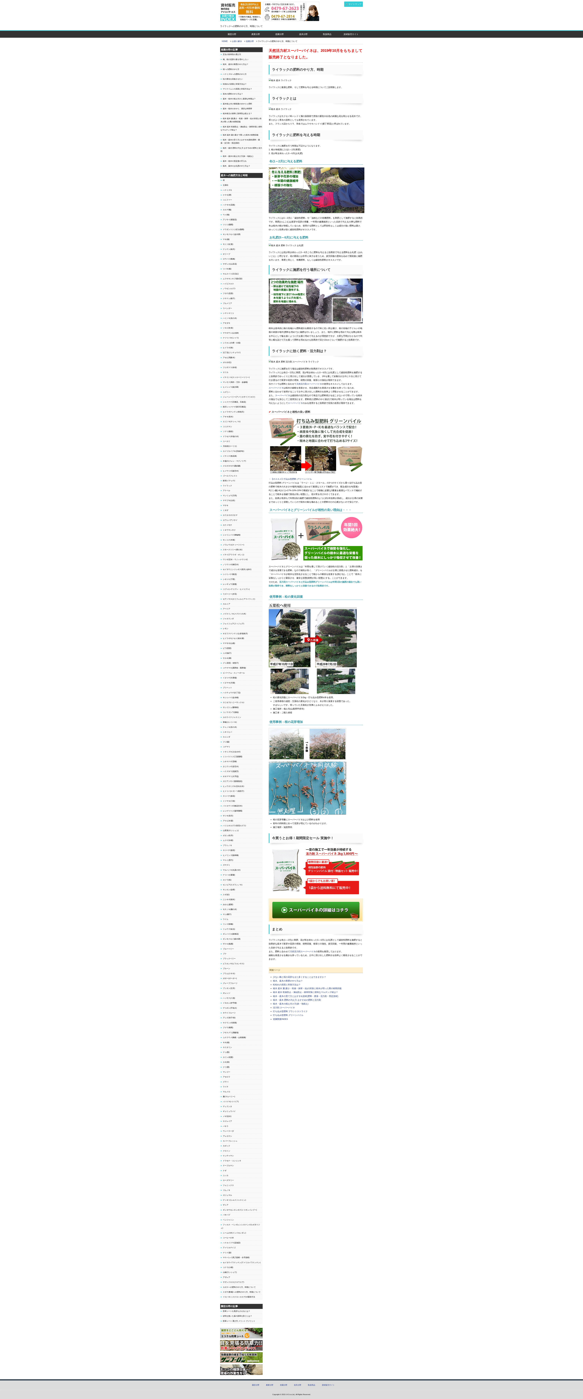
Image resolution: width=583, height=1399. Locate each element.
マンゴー (226, 1072)
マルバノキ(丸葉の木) (231, 870)
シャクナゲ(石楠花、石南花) (234, 402)
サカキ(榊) (227, 658)
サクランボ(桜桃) (230, 1023)
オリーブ (226, 254)
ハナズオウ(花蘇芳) (231, 771)
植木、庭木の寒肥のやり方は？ (288, 981)
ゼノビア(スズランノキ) (232, 885)
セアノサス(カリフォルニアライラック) (239, 599)
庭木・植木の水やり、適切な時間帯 (237, 109)
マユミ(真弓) (228, 860)
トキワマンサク (229, 530)
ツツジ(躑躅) (228, 225)
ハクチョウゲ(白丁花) (231, 693)
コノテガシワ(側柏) (231, 712)
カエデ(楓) (227, 210)
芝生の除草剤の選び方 (232, 54)
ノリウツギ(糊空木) (231, 564)
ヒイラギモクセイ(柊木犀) (233, 638)
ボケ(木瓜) (227, 362)
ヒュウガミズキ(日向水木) (233, 786)
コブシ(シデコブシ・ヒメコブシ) (236, 589)
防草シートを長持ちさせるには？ (236, 1311)
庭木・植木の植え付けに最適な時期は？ (239, 99)
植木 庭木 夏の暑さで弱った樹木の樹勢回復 (240, 135)
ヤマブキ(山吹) (229, 500)
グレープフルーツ (230, 983)
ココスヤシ (227, 427)
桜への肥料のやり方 (231, 69)
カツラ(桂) (227, 880)
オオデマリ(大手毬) (231, 776)
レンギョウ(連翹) (230, 584)
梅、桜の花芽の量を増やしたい (235, 59)
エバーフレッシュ (230, 1141)
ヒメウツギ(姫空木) (231, 471)
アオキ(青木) (228, 417)
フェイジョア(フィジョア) (233, 624)
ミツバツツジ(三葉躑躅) (232, 757)
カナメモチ (227, 525)
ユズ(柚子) (227, 653)
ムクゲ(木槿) (228, 840)
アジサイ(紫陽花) (230, 220)
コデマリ (226, 747)
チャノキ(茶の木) (230, 727)
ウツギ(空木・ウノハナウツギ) (235, 559)
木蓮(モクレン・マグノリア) (234, 461)
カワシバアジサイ (230, 520)
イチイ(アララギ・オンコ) (233, 555)
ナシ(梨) (226, 1052)
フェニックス (228, 1185)
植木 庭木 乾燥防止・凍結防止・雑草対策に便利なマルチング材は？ (305, 992)
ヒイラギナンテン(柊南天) (233, 412)
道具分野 (303, 34)
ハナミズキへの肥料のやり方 (235, 74)
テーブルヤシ (228, 1166)
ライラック (227, 486)
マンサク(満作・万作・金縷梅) (235, 382)
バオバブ (226, 1215)
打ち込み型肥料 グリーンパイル (288, 1015)
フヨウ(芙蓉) (228, 293)
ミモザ (225, 510)
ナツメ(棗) (227, 1253)
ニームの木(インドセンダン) (234, 1233)
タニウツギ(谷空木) (231, 766)
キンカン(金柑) (229, 890)
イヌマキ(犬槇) (229, 683)
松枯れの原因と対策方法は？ (287, 984)
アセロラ (226, 1077)
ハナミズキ (227, 190)
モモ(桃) (226, 1042)
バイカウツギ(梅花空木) (232, 806)
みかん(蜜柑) (228, 904)
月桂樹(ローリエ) (230, 446)
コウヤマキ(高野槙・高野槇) (234, 668)
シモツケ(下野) (229, 579)
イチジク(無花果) (230, 456)
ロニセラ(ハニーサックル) (233, 702)
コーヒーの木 (228, 1238)
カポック (226, 1146)
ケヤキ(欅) (227, 195)
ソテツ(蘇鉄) (228, 431)
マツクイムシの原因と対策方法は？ (237, 89)
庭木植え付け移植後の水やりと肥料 (237, 104)
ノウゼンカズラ (229, 289)
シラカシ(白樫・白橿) (231, 343)
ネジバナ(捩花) (229, 796)
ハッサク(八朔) (229, 998)
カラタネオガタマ (230, 515)
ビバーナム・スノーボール (234, 673)
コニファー (227, 200)
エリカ (225, 372)
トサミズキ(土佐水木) (231, 752)
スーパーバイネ (276, 388)
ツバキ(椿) (227, 269)
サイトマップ (355, 4)
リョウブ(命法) (229, 929)
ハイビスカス (228, 284)
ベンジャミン (228, 1220)
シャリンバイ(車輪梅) (231, 535)
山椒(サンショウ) (230, 1272)
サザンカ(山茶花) (230, 264)
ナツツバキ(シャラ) (231, 338)
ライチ (225, 1087)
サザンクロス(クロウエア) (233, 1282)
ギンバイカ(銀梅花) (231, 934)
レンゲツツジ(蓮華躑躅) (232, 811)
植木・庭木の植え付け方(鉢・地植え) (291, 1004)
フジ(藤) (226, 742)
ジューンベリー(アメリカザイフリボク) (239, 397)
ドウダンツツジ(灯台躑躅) (233, 229)
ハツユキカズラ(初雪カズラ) (234, 826)
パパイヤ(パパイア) (231, 1102)
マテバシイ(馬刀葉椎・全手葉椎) (236, 1257)
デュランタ (227, 1106)
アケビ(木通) (228, 821)
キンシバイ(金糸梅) (231, 697)
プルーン (226, 968)
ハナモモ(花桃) (229, 205)
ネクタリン (227, 1047)
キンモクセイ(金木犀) (231, 234)
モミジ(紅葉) (228, 244)
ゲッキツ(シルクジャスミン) (234, 1200)
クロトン (226, 1151)
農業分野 (255, 34)
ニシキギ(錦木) (229, 899)
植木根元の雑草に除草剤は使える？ (237, 113)
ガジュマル (227, 1195)
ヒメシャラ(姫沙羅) (231, 387)
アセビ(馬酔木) (229, 358)
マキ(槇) (226, 239)
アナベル (226, 490)
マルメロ (226, 1092)
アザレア (226, 1277)
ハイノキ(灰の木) (230, 318)
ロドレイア (227, 1121)
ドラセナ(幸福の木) (231, 436)
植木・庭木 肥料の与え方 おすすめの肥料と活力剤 (297, 1000)
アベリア (226, 609)
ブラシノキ (227, 845)
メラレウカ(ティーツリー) (233, 545)
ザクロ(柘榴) (228, 944)
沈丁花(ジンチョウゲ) (231, 352)
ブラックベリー (229, 959)
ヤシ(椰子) (227, 914)
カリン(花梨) (228, 1057)
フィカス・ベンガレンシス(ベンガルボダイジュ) (240, 1226)
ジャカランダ (228, 619)
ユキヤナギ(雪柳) (230, 761)
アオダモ (226, 323)
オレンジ (226, 993)
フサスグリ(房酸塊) (231, 1033)
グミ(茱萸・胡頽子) (231, 663)
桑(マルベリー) (229, 1097)
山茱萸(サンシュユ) (231, 830)
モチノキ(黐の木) (230, 909)
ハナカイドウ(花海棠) (231, 1243)
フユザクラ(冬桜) (230, 367)
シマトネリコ (228, 313)
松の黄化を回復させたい (233, 79)
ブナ (225, 954)
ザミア (225, 1205)
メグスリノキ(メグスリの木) (234, 614)
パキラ (225, 1126)
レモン (225, 628)
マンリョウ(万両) (230, 495)
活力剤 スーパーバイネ (284, 1007)
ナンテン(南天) (229, 249)
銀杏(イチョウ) (229, 481)
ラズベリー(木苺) (230, 594)
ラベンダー (227, 308)
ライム (225, 919)
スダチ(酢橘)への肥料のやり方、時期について (242, 1292)
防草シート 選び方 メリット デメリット (239, 1321)
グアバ (225, 1082)
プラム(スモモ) (229, 973)
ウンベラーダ (228, 1131)
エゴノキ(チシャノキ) (231, 421)
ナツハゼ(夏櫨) (229, 875)
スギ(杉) (226, 895)
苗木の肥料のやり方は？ (233, 94)
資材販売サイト (351, 34)
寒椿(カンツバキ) (230, 722)
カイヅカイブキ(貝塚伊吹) (233, 451)
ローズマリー (228, 1180)
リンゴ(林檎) (228, 924)
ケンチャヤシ (228, 1156)
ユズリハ (226, 392)
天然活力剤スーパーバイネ (309, 384)
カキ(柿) (226, 1062)
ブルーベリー (228, 949)
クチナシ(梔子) (229, 298)
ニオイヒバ (227, 732)
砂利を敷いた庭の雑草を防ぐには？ (237, 1316)
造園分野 (279, 34)
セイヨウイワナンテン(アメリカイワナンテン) (242, 1262)
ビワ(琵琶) (227, 648)
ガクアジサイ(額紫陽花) (232, 781)
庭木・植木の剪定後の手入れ (235, 161)
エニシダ (226, 737)
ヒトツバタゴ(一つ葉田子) (233, 791)
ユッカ (225, 1175)
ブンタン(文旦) (229, 988)
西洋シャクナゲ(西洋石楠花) (234, 407)
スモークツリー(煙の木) (232, 550)
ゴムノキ (226, 1190)
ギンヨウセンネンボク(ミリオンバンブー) (240, 1210)
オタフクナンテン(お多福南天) (235, 633)
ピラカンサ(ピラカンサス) (233, 964)
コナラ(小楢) (228, 1267)
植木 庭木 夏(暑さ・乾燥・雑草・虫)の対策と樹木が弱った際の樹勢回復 (307, 988)
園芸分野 (232, 34)
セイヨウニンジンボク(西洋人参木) (237, 569)
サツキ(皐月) (228, 816)
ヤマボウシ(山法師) (231, 333)
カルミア (226, 604)
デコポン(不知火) (230, 1008)
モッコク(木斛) (229, 540)
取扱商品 (327, 34)
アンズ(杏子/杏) (229, 1018)
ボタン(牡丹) (228, 835)
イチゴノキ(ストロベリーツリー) (236, 377)
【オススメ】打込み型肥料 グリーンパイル (291, 479)
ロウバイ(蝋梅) (229, 259)
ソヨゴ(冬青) (228, 328)
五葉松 (225, 185)
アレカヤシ (227, 1136)
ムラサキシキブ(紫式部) (232, 279)
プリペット (227, 688)
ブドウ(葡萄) (228, 1028)
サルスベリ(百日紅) (231, 274)
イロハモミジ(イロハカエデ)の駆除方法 (239, 1297)
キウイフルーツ (229, 1013)
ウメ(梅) (226, 215)
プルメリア (227, 303)
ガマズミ (226, 865)
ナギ (225, 1171)
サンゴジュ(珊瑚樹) (231, 707)
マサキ (225, 505)
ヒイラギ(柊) (228, 348)
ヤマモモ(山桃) (229, 643)
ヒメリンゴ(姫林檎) (231, 855)
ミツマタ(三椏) (229, 801)
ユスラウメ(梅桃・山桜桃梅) (234, 1037)
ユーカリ (226, 441)
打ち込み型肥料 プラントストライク (290, 1011)
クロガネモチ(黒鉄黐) (231, 466)
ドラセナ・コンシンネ (232, 1161)
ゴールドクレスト (230, 476)
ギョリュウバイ (229, 1111)
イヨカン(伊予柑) (230, 1003)
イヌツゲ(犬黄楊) (230, 678)
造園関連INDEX (280, 1019)
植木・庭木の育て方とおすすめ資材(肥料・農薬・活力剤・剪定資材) (305, 996)
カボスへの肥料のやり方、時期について (239, 1287)
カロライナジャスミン (232, 717)
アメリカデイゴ (229, 1248)
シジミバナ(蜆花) (230, 574)
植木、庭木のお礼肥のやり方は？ (236, 166)
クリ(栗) (226, 1067)
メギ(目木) (227, 1116)
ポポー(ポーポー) (230, 978)
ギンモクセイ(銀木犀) (231, 939)
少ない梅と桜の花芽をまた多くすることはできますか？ (299, 977)
